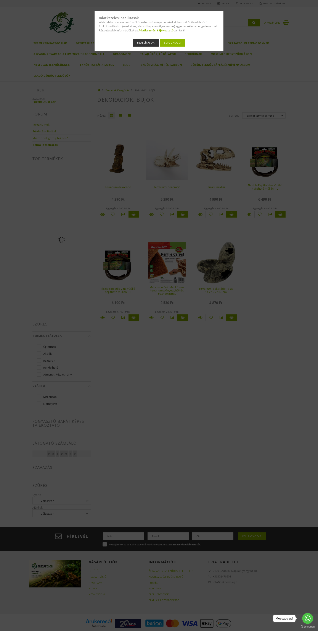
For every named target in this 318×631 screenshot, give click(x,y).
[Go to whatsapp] (307, 618)
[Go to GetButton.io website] (308, 626)
